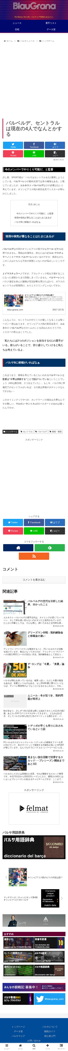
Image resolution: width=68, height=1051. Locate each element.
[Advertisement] (34, 79)
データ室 (18, 1031)
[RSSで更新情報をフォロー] (34, 556)
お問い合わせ (34, 1040)
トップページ (18, 1026)
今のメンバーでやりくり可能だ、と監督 (34, 213)
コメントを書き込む (34, 579)
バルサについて (50, 1026)
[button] (61, 569)
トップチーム (11, 432)
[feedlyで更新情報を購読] (50, 547)
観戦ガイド (49, 1031)
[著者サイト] (18, 547)
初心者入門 (49, 1036)
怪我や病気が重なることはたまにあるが (33, 218)
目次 (30, 204)
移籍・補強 (57, 432)
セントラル (28, 432)
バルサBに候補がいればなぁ (28, 222)
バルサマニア (18, 1036)
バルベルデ (42, 432)
